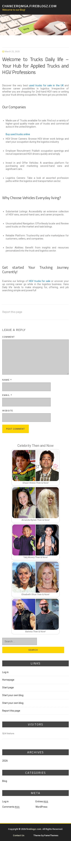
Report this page (12, 312)
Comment (8, 337)
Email (7, 395)
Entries (42, 801)
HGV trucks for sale (39, 281)
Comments (11, 806)
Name (7, 380)
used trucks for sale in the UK (46, 85)
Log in (5, 672)
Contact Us (18, 835)
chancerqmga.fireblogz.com (29, 5)
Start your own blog (12, 695)
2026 (5, 760)
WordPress (41, 806)
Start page (8, 687)
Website (7, 410)
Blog (4, 781)
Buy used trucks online (18, 134)
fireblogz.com (33, 829)
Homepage (8, 679)
